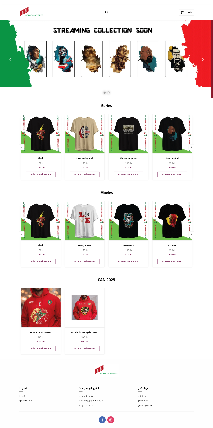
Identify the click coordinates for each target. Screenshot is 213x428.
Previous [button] (10, 59)
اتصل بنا (22, 396)
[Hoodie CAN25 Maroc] (41, 307)
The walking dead (128, 158)
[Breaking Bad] (172, 133)
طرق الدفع (143, 400)
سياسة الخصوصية (86, 405)
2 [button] (108, 93)
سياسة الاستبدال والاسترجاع (91, 400)
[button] (106, 12)
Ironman (172, 245)
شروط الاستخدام (86, 396)
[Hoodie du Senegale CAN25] (84, 307)
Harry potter (84, 245)
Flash (41, 158)
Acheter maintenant (41, 174)
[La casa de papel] (84, 133)
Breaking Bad (172, 158)
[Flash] (41, 133)
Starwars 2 (128, 245)
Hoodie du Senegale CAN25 (84, 332)
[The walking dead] (128, 133)
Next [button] (203, 59)
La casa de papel (84, 158)
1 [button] (104, 93)
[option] (106, 59)
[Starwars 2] (128, 220)
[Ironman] (172, 220)
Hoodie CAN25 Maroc (40, 332)
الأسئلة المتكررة (25, 400)
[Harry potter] (84, 220)
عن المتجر (142, 396)
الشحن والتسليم (145, 405)
